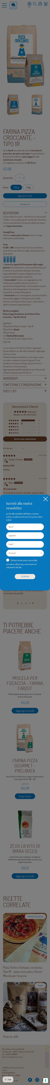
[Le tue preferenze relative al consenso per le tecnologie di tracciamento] (45, 1080)
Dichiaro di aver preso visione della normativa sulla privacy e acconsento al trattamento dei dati (21, 564)
